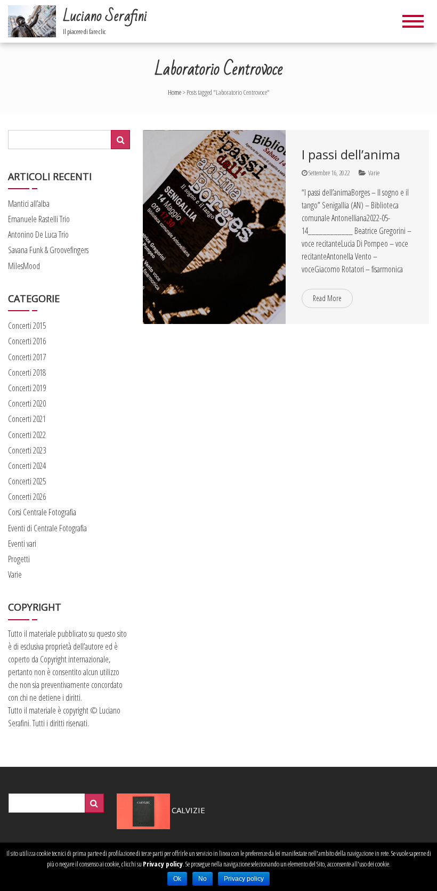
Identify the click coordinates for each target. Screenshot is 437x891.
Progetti (19, 559)
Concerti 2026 (27, 497)
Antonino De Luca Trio (38, 234)
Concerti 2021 (27, 419)
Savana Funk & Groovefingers (48, 250)
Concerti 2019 (27, 388)
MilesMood (24, 266)
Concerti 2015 (27, 325)
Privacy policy (163, 864)
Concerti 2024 (27, 466)
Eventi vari (22, 543)
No (202, 878)
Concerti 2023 (27, 450)
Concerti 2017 (27, 357)
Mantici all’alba (29, 203)
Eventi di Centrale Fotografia (47, 528)
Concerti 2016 (27, 341)
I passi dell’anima (351, 154)
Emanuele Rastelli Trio (39, 219)
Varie (373, 172)
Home (174, 92)
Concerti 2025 (27, 481)
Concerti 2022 (27, 435)
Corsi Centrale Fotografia (42, 512)
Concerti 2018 (27, 372)
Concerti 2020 (27, 403)
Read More (327, 298)
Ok (177, 878)
